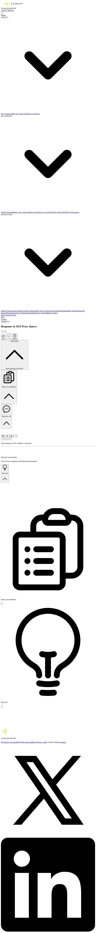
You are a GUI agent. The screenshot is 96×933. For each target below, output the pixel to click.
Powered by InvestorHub (10, 742)
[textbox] (48, 429)
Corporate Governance (31, 114)
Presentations (11, 313)
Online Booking (7, 212)
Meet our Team (17, 114)
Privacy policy (42, 742)
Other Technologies (72, 212)
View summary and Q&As (14, 354)
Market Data (5, 311)
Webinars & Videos (39, 313)
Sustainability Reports (70, 311)
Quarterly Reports (28, 311)
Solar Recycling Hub (57, 212)
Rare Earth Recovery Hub (39, 212)
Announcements (16, 311)
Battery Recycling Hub (21, 212)
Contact (63, 742)
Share (15, 339)
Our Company (6, 114)
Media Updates (51, 313)
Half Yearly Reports (42, 311)
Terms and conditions (28, 742)
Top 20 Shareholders (24, 313)
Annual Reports (56, 311)
